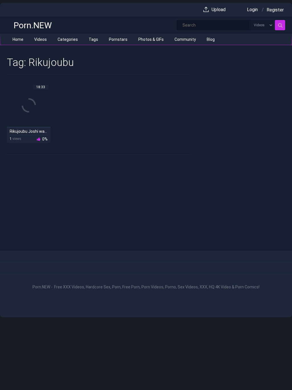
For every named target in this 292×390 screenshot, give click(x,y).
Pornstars (118, 39)
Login (252, 9)
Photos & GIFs (151, 39)
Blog (211, 39)
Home (18, 39)
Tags (93, 39)
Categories (68, 39)
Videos (40, 39)
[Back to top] (274, 373)
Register (275, 10)
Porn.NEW (33, 25)
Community (185, 39)
